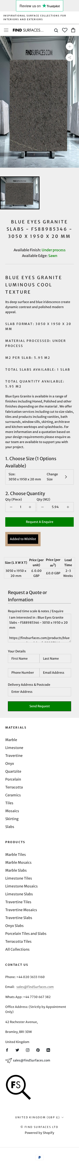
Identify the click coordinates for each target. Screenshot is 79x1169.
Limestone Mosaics (21, 886)
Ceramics (13, 795)
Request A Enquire (39, 522)
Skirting (12, 819)
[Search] (56, 30)
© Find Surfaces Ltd (39, 1127)
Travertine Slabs (18, 918)
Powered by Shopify (39, 1133)
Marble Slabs (16, 870)
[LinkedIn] (48, 1050)
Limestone (14, 747)
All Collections (17, 949)
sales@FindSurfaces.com (35, 987)
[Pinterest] (38, 1050)
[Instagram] (27, 1050)
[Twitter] (17, 1050)
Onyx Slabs (14, 925)
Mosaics (12, 811)
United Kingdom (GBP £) (37, 1117)
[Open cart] (73, 30)
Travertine (14, 755)
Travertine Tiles (18, 902)
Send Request (39, 706)
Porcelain (13, 779)
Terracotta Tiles (18, 941)
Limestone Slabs (19, 894)
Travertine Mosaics (21, 910)
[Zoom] (70, 46)
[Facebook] (7, 1050)
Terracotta (14, 787)
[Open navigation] (6, 30)
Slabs (9, 826)
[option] (39, 102)
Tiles (9, 803)
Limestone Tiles (18, 878)
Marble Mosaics (18, 862)
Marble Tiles (15, 854)
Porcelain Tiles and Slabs (26, 933)
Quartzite (13, 771)
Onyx (9, 763)
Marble (11, 740)
